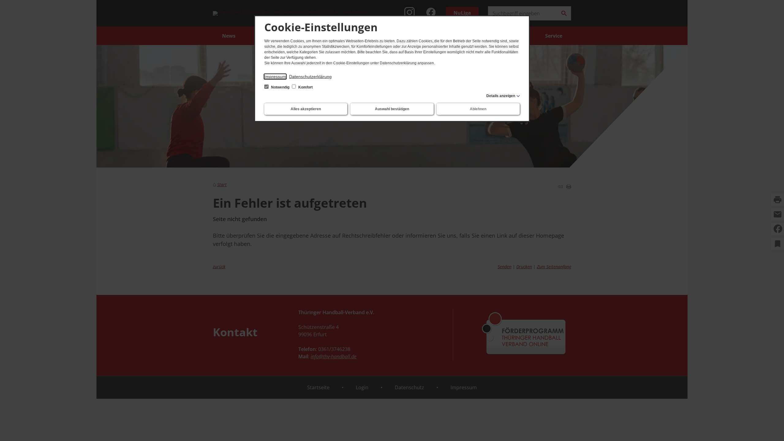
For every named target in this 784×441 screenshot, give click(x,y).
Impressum (275, 76)
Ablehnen (478, 109)
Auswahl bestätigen (392, 109)
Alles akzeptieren (306, 109)
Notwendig (280, 87)
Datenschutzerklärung (310, 76)
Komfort (305, 87)
